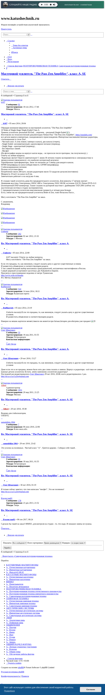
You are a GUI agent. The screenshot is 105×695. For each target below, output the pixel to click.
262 (19, 234)
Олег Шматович (8, 330)
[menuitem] (19, 45)
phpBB (21, 667)
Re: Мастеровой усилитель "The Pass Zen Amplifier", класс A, (35, 243)
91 (19, 104)
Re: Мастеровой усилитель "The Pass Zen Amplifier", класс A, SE (37, 399)
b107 (3, 102)
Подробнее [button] (9, 691)
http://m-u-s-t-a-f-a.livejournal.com (15, 376)
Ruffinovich (6, 287)
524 (19, 289)
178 (19, 501)
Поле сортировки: (35, 543)
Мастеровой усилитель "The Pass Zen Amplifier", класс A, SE (43, 73)
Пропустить (6, 29)
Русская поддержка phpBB (12, 672)
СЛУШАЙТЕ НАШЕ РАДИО (23, 4)
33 (19, 332)
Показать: (7, 543)
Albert (3, 385)
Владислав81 (6, 498)
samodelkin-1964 (8, 422)
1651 (20, 390)
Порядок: (66, 543)
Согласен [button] (90, 689)
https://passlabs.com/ (84, 135)
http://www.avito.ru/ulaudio (12, 275)
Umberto (4, 231)
